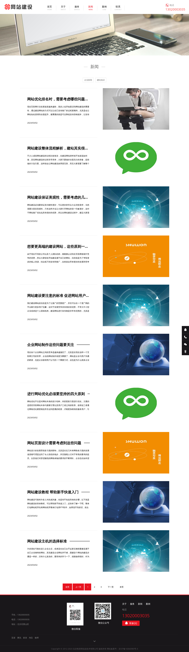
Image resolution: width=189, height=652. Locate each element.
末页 (122, 587)
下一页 (111, 587)
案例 (104, 8)
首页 (49, 8)
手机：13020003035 (20, 614)
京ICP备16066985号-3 (128, 648)
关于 (63, 8)
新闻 (90, 8)
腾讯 (19, 637)
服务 (77, 8)
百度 (13, 637)
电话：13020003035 (20, 619)
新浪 (25, 637)
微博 (37, 637)
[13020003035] (185, 337)
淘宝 (31, 637)
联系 (118, 8)
